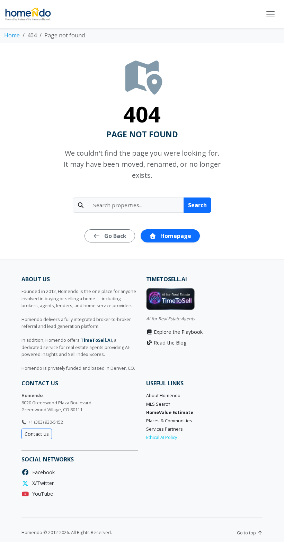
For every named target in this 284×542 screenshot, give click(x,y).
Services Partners (164, 429)
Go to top (247, 533)
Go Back (114, 236)
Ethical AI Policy (161, 437)
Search (197, 205)
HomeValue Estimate (169, 412)
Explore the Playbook (177, 332)
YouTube (41, 493)
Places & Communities (169, 421)
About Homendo (163, 395)
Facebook (42, 472)
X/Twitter (41, 483)
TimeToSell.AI (96, 340)
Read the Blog (169, 342)
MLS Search (158, 404)
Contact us (37, 434)
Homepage (175, 236)
